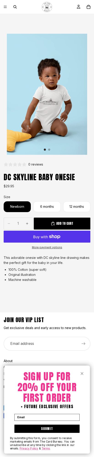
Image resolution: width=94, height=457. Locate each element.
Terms (46, 448)
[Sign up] (83, 344)
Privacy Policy (29, 448)
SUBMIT (47, 428)
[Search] (15, 7)
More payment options (47, 247)
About (8, 361)
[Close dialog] (82, 373)
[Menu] (5, 7)
